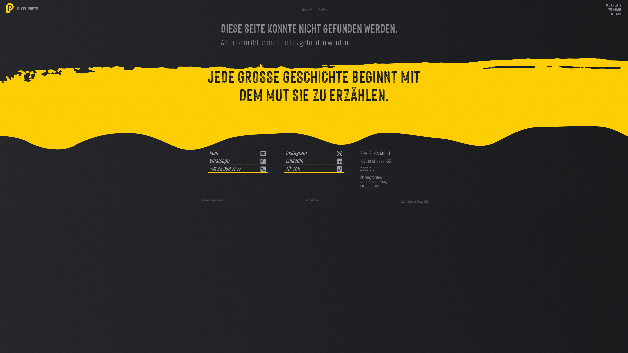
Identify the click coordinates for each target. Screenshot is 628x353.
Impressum (312, 200)
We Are (616, 14)
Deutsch (306, 10)
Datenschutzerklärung (212, 200)
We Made (614, 10)
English (322, 10)
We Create (613, 5)
